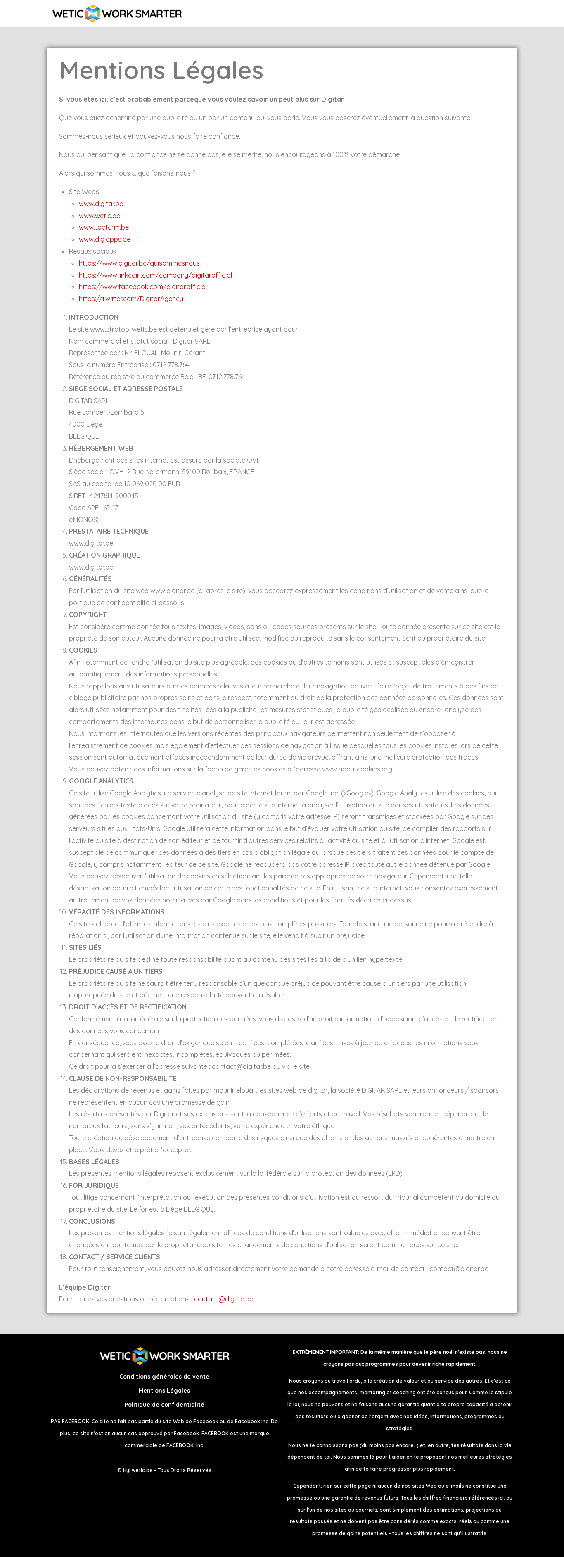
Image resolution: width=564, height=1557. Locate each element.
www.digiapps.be (104, 239)
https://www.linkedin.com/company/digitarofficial (155, 275)
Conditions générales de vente (164, 1376)
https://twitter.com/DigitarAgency (131, 298)
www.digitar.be (101, 203)
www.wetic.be (99, 215)
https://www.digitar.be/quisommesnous (139, 263)
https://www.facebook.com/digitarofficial (143, 286)
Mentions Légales (164, 1390)
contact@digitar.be (223, 1299)
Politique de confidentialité (164, 1404)
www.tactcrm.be (104, 227)
